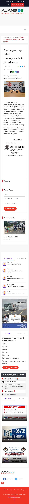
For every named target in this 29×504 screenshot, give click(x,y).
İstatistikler (17, 489)
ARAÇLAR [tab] (21, 333)
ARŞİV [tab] (22, 398)
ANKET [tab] (9, 333)
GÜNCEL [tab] (8, 398)
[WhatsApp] (13, 72)
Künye (17, 1)
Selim (8, 66)
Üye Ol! (7, 1)
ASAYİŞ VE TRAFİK (13, 37)
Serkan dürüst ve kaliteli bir (14, 264)
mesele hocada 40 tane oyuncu (15, 293)
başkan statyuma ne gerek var (15, 286)
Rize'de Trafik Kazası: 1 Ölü (11, 237)
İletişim (22, 1)
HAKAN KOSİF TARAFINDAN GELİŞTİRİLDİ (14, 494)
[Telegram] (16, 72)
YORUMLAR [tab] (8, 258)
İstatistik (12, 1)
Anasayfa (5, 37)
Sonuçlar (14, 367)
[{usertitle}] (4, 263)
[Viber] (18, 72)
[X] (11, 72)
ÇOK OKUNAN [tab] (22, 258)
